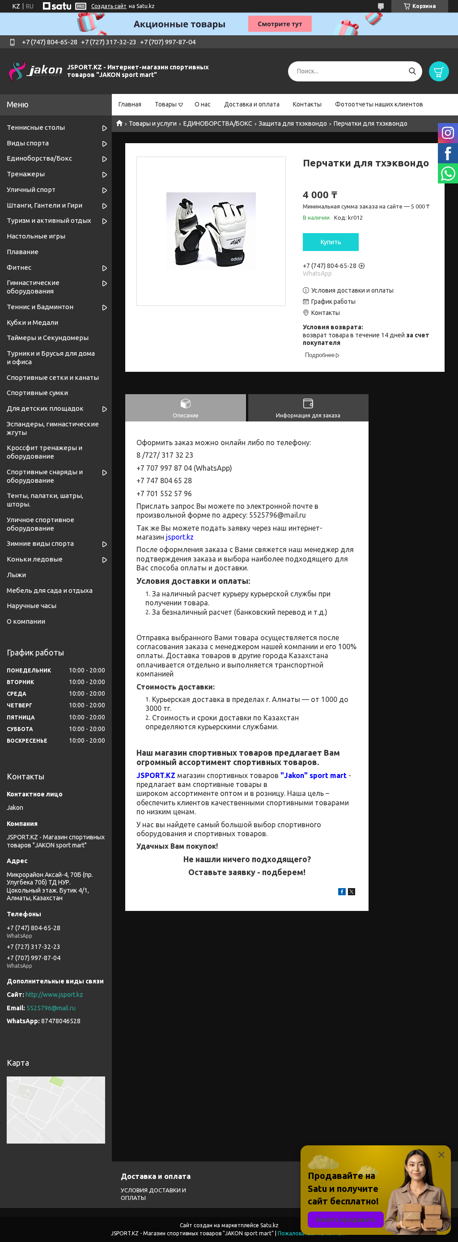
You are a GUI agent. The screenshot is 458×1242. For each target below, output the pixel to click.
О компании (26, 621)
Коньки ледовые (35, 559)
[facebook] (342, 893)
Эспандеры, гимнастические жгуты (53, 428)
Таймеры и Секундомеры (48, 337)
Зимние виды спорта (40, 543)
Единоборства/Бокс (39, 158)
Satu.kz (269, 1225)
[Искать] (412, 71)
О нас (203, 104)
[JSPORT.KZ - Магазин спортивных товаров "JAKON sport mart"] (36, 70)
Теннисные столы (36, 127)
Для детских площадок (45, 408)
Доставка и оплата (252, 104)
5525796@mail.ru (51, 1008)
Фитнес (19, 267)
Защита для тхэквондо (293, 123)
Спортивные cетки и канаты (53, 377)
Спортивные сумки (37, 392)
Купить (331, 242)
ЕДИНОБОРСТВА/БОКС (217, 123)
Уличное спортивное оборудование (40, 524)
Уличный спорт (31, 189)
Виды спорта (28, 143)
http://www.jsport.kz (54, 994)
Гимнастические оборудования (33, 287)
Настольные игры (36, 236)
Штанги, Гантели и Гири (44, 205)
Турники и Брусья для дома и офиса (51, 357)
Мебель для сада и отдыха (50, 590)
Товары (166, 104)
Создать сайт (109, 6)
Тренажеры (26, 174)
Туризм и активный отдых (49, 220)
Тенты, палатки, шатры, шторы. (45, 500)
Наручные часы (31, 605)
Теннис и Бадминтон (40, 306)
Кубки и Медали (32, 322)
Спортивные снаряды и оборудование (45, 476)
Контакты (307, 104)
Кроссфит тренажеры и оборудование (44, 452)
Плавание (22, 251)
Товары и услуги (153, 123)
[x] (351, 893)
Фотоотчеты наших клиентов (379, 104)
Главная (130, 104)
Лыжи (16, 574)
